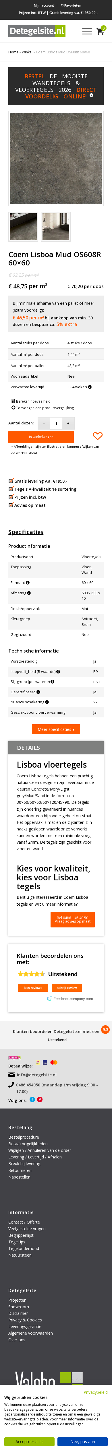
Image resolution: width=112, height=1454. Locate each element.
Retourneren (20, 1170)
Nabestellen (19, 1177)
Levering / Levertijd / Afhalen (35, 1157)
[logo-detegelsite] (36, 31)
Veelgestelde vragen (27, 1228)
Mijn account (44, 5)
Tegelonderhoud (23, 1248)
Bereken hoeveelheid (33, 401)
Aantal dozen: (21, 423)
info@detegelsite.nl (37, 1075)
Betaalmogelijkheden (28, 1143)
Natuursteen (20, 1255)
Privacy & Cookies (25, 1320)
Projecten (17, 1300)
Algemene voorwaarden (30, 1333)
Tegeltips (16, 1242)
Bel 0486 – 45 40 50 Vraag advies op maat (72, 919)
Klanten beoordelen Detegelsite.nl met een (56, 1031)
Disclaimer (18, 1313)
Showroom (18, 1306)
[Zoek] (70, 31)
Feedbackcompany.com (73, 999)
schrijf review (67, 987)
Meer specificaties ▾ (56, 729)
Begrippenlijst (21, 1235)
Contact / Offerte (24, 1222)
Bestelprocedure (23, 1137)
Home (13, 52)
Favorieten (72, 5)
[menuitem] (44, 5)
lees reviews (33, 987)
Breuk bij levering (24, 1163)
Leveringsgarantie (24, 1326)
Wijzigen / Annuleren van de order (39, 1150)
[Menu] (84, 31)
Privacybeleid (96, 1392)
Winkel (27, 52)
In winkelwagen (41, 436)
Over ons (16, 1339)
